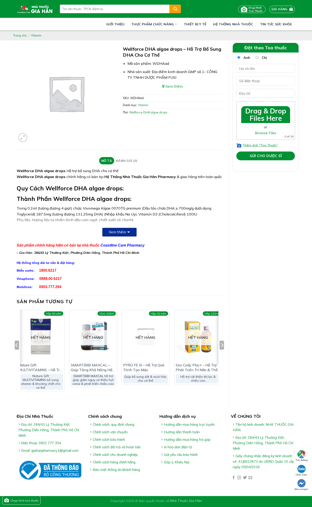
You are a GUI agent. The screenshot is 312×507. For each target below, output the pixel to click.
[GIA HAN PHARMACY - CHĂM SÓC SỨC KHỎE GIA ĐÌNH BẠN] (35, 9)
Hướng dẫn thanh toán (182, 432)
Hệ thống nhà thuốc (233, 24)
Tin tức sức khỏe (276, 24)
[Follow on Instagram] (239, 478)
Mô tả (106, 161)
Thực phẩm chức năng (152, 24)
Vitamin (36, 35)
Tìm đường (301, 460)
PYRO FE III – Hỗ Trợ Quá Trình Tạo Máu (143, 367)
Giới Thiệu (115, 24)
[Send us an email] (250, 478)
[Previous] (16, 354)
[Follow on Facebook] (233, 478)
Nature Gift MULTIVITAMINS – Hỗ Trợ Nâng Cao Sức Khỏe (40, 367)
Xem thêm (117, 232)
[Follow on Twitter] (245, 478)
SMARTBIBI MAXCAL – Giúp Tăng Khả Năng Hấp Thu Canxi (93, 367)
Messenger (301, 489)
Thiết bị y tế (195, 24)
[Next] (221, 354)
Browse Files (265, 133)
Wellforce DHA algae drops (148, 112)
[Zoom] (22, 137)
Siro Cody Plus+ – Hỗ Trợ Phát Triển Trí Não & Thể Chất (197, 367)
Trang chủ (19, 35)
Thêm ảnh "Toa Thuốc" (260, 145)
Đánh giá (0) (126, 161)
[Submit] (175, 9)
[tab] (106, 160)
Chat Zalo (301, 474)
